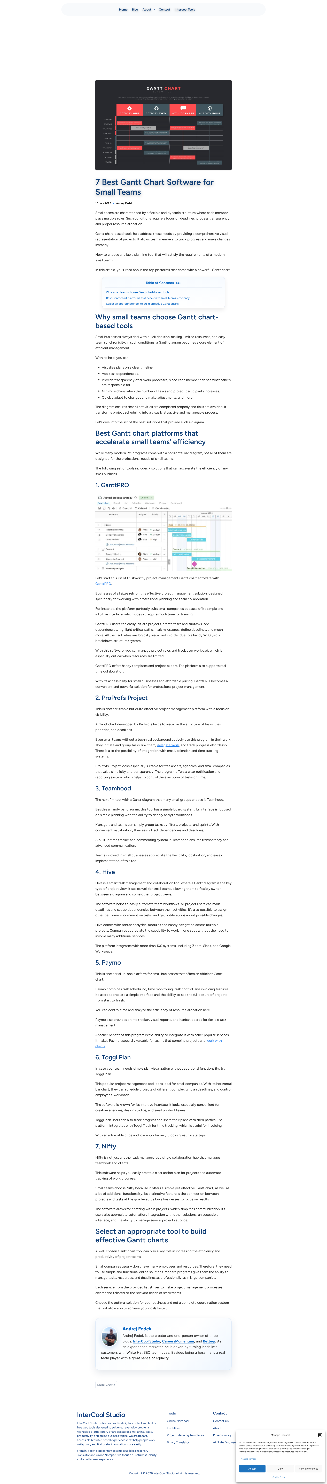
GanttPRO (103, 584)
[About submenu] (154, 9)
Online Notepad (178, 1421)
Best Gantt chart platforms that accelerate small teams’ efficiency (148, 298)
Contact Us (221, 1421)
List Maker (174, 1428)
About (217, 1428)
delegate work (168, 745)
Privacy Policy (222, 1435)
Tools (171, 1413)
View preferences (308, 1468)
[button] (320, 1435)
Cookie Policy (278, 1477)
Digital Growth (106, 1384)
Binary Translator (178, 1442)
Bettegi (209, 1341)
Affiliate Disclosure (226, 1442)
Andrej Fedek (124, 203)
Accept (252, 1468)
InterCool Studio (146, 1341)
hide (178, 283)
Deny (281, 1468)
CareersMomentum (178, 1341)
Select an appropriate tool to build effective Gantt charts (142, 303)
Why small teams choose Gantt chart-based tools (137, 292)
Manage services (248, 1459)
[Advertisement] (163, 45)
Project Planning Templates (185, 1435)
